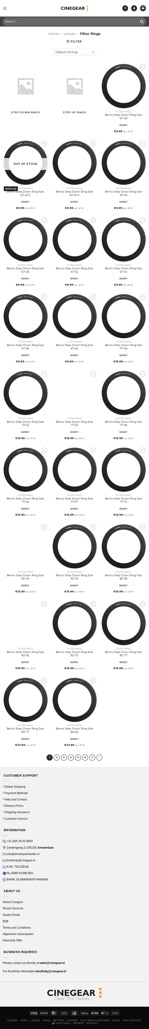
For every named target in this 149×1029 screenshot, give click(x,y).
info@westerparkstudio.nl (22, 854)
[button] (5, 8)
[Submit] (142, 21)
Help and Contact (15, 799)
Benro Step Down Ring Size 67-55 (123, 270)
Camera (12, 1020)
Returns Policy (13, 805)
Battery (58, 1020)
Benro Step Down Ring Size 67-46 (123, 193)
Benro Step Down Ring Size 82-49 (25, 577)
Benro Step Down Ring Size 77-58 (123, 423)
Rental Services (13, 908)
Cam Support (132, 1020)
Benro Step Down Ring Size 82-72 (74, 653)
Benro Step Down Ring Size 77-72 (123, 500)
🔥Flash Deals (61, 1023)
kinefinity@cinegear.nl (20, 860)
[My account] (134, 8)
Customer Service (16, 818)
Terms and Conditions (17, 927)
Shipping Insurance (17, 812)
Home (54, 34)
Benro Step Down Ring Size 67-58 (25, 346)
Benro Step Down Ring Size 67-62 (74, 346)
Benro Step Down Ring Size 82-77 (123, 653)
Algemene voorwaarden (18, 934)
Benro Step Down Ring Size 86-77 (25, 730)
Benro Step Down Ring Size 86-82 (74, 730)
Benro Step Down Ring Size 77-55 (74, 423)
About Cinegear (13, 902)
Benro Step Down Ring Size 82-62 (25, 653)
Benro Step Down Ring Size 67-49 (25, 270)
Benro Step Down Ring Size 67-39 (123, 116)
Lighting (72, 1020)
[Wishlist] (125, 8)
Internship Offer (12, 940)
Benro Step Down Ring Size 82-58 (123, 577)
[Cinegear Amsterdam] (74, 8)
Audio (47, 1020)
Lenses (69, 34)
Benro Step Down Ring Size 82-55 (74, 577)
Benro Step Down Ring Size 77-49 (123, 346)
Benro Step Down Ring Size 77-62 (25, 500)
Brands (78, 1023)
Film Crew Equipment (95, 1020)
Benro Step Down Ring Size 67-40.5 (25, 193)
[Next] (99, 757)
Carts (116, 1020)
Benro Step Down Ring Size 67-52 (74, 270)
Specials (92, 1023)
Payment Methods (16, 793)
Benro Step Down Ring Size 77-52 (25, 423)
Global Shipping (14, 786)
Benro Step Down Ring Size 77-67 (74, 500)
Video (24, 1020)
